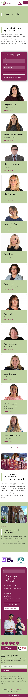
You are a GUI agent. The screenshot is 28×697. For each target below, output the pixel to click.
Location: (5, 64)
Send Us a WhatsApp (8, 648)
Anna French (4, 264)
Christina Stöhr (5, 384)
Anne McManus (5, 324)
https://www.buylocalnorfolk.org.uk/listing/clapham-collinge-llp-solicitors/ (21, 557)
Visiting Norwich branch (9, 585)
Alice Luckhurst (5, 175)
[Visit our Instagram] (10, 643)
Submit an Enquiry (10, 608)
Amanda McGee (5, 205)
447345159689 (9, 595)
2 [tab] (3, 526)
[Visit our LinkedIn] (13, 643)
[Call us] (20, 3)
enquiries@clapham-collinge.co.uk (12, 598)
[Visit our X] (6, 643)
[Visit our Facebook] (3, 643)
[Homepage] (6, 3)
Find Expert (7, 73)
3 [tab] (5, 526)
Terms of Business (14, 689)
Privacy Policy (23, 689)
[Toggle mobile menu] (25, 2)
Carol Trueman (5, 354)
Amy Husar (4, 235)
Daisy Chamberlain (6, 416)
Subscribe (6, 670)
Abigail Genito (4, 85)
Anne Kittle (4, 294)
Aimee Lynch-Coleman (6, 115)
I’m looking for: (6, 58)
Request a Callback (11, 604)
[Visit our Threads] (17, 643)
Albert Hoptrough (5, 145)
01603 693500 (8, 593)
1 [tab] (1, 526)
